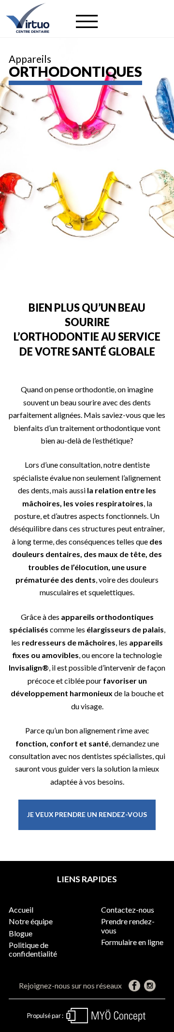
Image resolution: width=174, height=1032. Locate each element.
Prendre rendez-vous (128, 925)
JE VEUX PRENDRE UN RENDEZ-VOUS (87, 814)
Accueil (21, 909)
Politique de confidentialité (33, 949)
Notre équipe (31, 921)
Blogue (20, 933)
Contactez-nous (127, 909)
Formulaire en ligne (132, 941)
